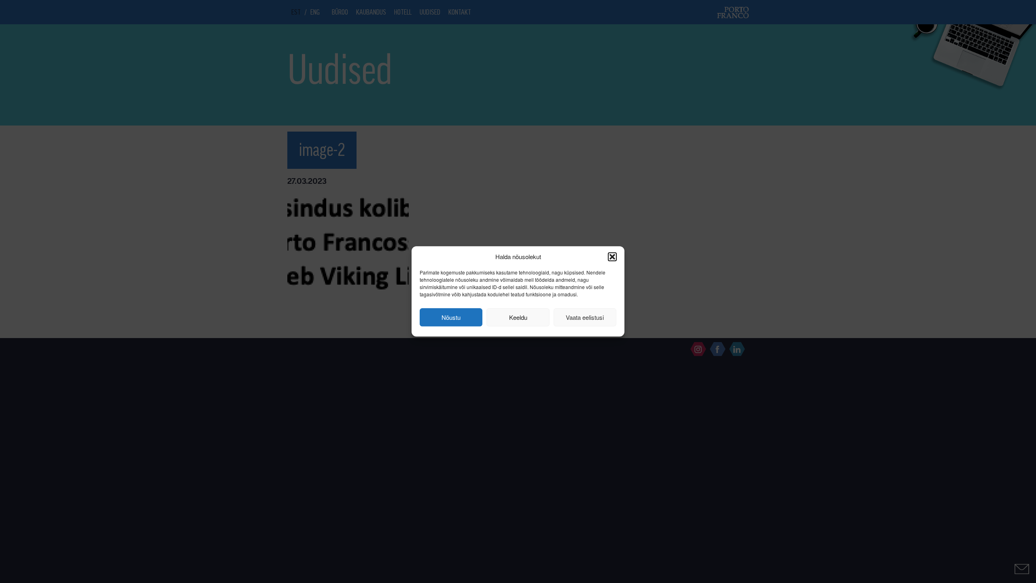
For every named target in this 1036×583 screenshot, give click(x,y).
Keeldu (518, 317)
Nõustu (451, 317)
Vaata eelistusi (585, 317)
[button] (612, 257)
